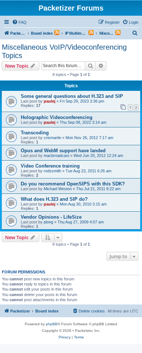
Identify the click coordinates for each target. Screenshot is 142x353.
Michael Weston (58, 189)
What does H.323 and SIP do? (54, 199)
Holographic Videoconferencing (56, 117)
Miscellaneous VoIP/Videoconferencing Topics (64, 51)
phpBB (52, 324)
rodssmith (52, 171)
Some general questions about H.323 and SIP (72, 96)
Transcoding (35, 132)
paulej (49, 101)
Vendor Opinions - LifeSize (51, 217)
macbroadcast (56, 155)
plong (48, 222)
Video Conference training (50, 166)
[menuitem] (19, 22)
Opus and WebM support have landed (63, 150)
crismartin (52, 137)
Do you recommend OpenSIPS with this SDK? (73, 184)
